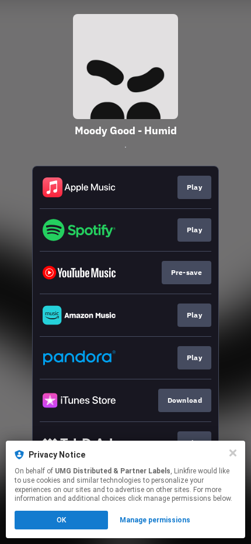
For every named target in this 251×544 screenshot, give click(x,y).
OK (61, 520)
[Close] (233, 453)
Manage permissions (155, 520)
